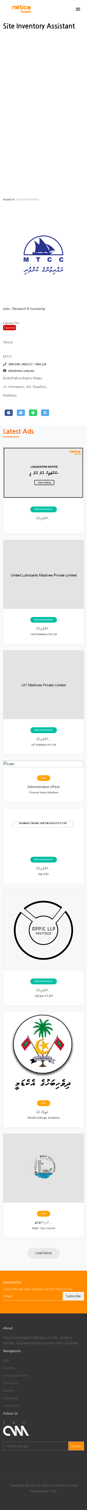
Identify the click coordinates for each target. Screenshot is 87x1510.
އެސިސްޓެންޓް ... (43, 1222)
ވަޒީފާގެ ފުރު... (43, 1112)
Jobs (6, 308)
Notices (8, 1390)
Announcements (15, 1375)
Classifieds (10, 1398)
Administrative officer (43, 786)
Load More (43, 1253)
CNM (53, 1491)
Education (10, 1383)
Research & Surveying (29, 308)
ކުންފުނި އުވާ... (43, 518)
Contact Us (11, 1405)
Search (76, 1446)
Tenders (9, 1368)
